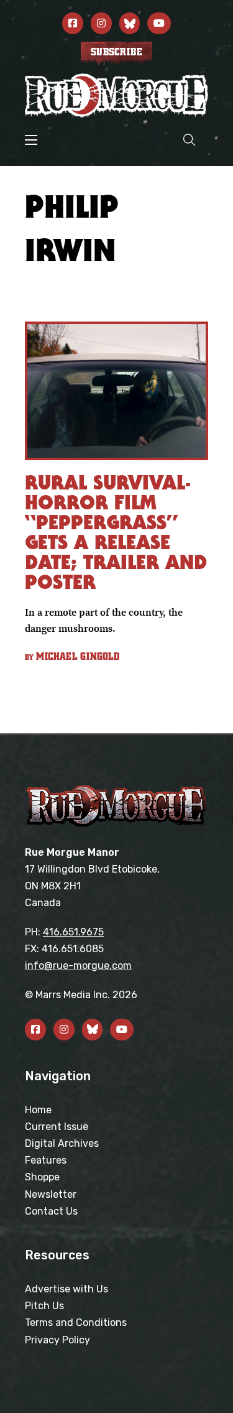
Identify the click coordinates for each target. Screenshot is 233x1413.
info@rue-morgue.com (78, 965)
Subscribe (116, 52)
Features (45, 1160)
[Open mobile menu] (31, 140)
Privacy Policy (57, 1340)
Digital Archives (62, 1143)
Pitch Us (44, 1306)
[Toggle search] (189, 140)
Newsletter (50, 1194)
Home (38, 1110)
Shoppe (42, 1177)
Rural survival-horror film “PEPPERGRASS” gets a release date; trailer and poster (116, 532)
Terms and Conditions (76, 1322)
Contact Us (51, 1211)
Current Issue (56, 1127)
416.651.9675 (73, 932)
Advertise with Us (66, 1289)
